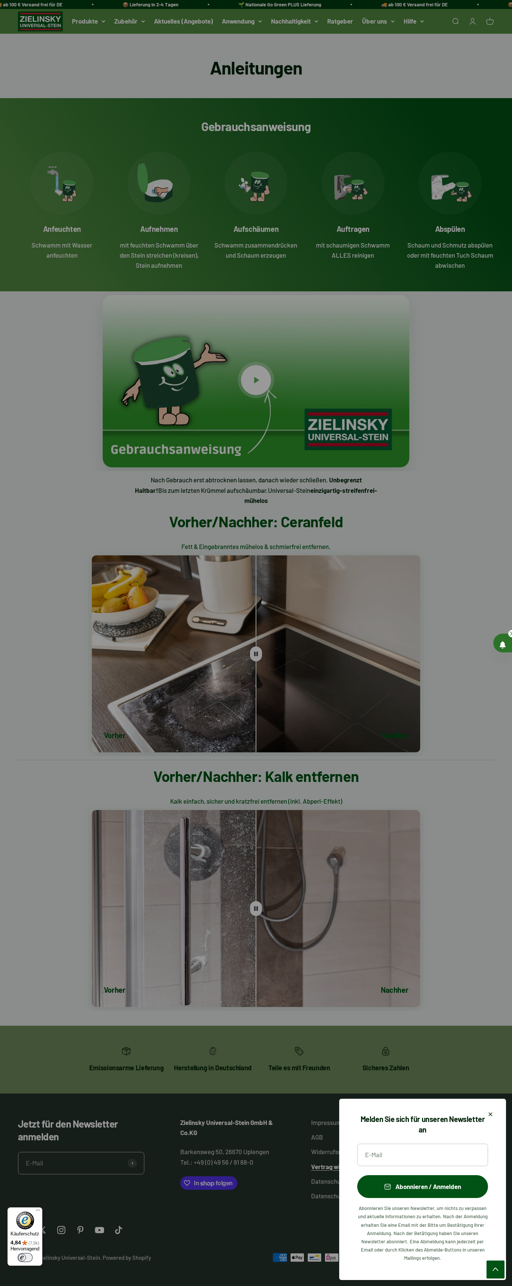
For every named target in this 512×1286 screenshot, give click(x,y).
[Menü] (37, 1211)
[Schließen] (490, 1114)
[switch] (25, 1257)
